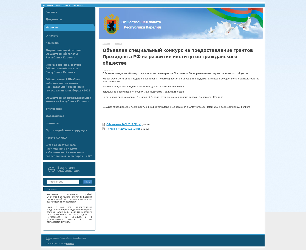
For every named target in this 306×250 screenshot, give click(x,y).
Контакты (52, 123)
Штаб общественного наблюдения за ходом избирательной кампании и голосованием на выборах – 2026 (69, 150)
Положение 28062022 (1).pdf (123, 128)
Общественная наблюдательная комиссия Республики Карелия (68, 99)
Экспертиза (54, 108)
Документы (54, 19)
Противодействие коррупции (66, 130)
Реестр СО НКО (56, 137)
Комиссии (53, 42)
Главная (51, 12)
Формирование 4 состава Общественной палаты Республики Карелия (63, 53)
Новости (52, 27)
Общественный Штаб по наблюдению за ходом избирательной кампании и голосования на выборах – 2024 (68, 84)
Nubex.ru (70, 243)
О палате (52, 35)
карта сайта (78, 5)
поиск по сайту (63, 5)
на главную (48, 5)
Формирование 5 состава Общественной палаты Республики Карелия (63, 68)
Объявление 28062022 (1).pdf (123, 124)
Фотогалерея (55, 116)
